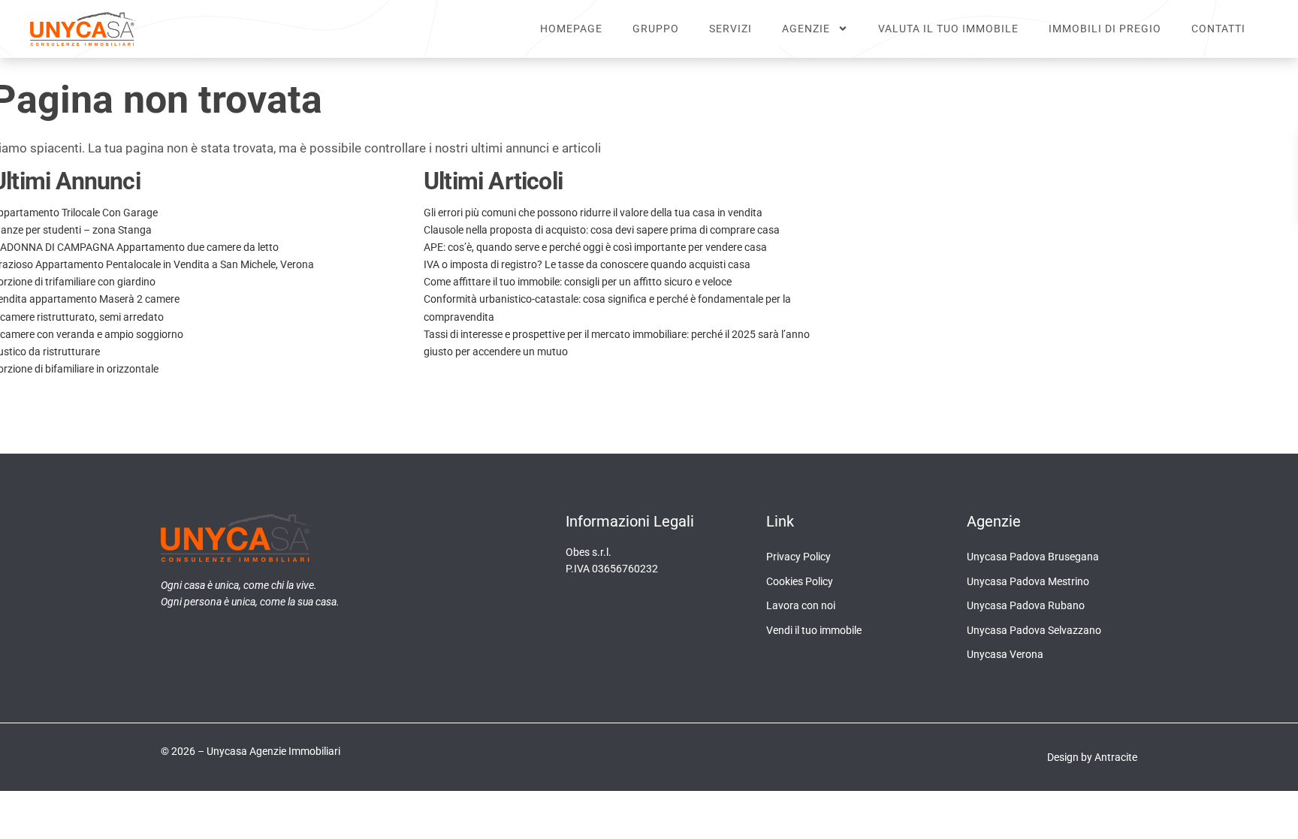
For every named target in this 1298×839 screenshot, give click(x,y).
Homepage (571, 29)
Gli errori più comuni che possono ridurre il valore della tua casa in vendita (593, 213)
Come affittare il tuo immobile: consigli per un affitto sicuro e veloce (578, 282)
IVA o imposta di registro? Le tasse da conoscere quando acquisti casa (587, 264)
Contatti (1218, 29)
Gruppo (655, 29)
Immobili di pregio (1105, 29)
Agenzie (806, 29)
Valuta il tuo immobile (948, 29)
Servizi (730, 29)
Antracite (1115, 757)
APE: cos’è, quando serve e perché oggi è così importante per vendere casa (595, 247)
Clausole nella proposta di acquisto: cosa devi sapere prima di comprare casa (602, 230)
